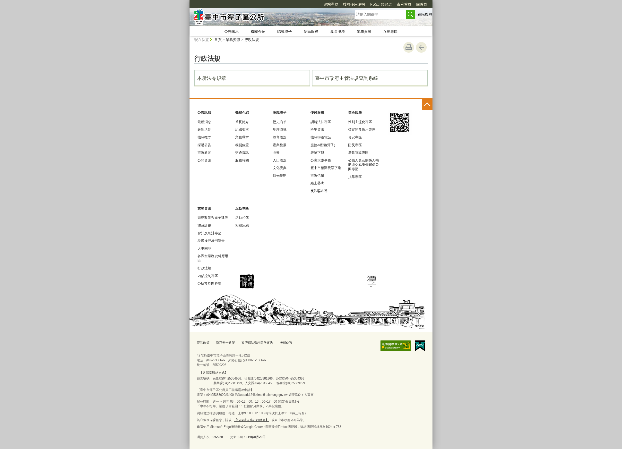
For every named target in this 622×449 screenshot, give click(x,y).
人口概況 (279, 160)
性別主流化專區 (360, 122)
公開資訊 (204, 160)
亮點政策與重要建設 (213, 218)
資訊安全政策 (225, 343)
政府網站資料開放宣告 (257, 343)
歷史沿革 (279, 122)
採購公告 (204, 145)
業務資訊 (364, 31)
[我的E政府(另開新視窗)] (420, 346)
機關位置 (242, 145)
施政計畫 (204, 225)
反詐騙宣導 (319, 191)
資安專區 (355, 137)
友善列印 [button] (408, 47)
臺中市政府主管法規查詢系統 (346, 78)
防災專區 (355, 145)
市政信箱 (317, 176)
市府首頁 (404, 4)
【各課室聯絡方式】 (213, 372)
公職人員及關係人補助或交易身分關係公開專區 (363, 164)
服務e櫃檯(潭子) (323, 145)
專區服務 (337, 31)
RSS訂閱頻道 (381, 4)
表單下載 (317, 152)
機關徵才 (204, 137)
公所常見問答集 (209, 283)
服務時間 (242, 160)
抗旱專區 (355, 177)
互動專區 (390, 31)
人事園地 (204, 248)
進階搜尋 (425, 14)
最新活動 (204, 129)
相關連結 (242, 225)
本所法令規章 (211, 78)
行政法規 (251, 40)
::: (187, 2)
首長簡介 (242, 122)
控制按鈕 (427, 104)
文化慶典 (279, 168)
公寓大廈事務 (321, 160)
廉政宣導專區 (358, 152)
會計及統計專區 (209, 233)
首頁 (218, 40)
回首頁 (421, 4)
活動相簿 (242, 218)
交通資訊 (242, 152)
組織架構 (242, 129)
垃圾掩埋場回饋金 (211, 241)
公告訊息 (231, 31)
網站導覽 (331, 4)
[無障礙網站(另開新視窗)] (395, 345)
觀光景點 (279, 176)
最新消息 (204, 122)
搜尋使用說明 (354, 4)
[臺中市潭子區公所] (266, 17)
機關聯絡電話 (321, 137)
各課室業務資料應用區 (213, 258)
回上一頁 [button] (421, 47)
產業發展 (279, 145)
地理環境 (279, 129)
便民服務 (311, 31)
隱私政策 (203, 343)
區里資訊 (317, 129)
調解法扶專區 (321, 122)
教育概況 (279, 137)
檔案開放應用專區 (361, 129)
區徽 (276, 152)
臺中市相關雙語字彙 (326, 168)
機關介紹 (258, 31)
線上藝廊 (317, 183)
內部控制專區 (208, 276)
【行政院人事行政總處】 (251, 420)
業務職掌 (242, 137)
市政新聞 (204, 152)
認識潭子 (284, 31)
